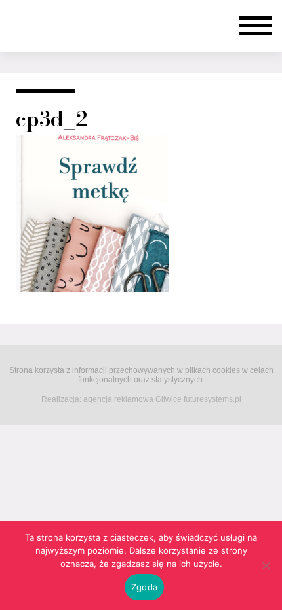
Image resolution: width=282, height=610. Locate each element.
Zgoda (144, 587)
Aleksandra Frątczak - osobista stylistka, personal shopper (59, 26)
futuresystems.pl (212, 399)
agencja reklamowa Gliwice (132, 399)
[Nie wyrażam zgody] (265, 565)
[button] (255, 26)
